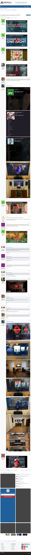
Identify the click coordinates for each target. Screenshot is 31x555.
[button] (1, 6)
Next (15, 17)
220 (8, 17)
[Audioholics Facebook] (22, 547)
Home (2, 545)
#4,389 (29, 223)
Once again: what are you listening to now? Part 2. (23, 483)
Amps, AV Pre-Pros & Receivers (20, 482)
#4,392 (29, 254)
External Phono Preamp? (20, 478)
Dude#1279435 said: (9, 247)
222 (11, 17)
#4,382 (29, 33)
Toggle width (2, 552)
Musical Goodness (19, 484)
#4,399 (29, 320)
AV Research (3, 548)
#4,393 (29, 263)
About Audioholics (13, 545)
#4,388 (29, 216)
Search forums (5, 8)
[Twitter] (27, 547)
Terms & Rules (29, 553)
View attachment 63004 (20, 299)
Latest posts (17, 474)
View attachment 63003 (15, 299)
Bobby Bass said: (9, 256)
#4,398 (29, 313)
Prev (1, 17)
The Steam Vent (18, 477)
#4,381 (29, 19)
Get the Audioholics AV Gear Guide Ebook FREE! (8, 493)
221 (9, 17)
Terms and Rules (13, 548)
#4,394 (29, 270)
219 (6, 17)
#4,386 (29, 84)
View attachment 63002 (9, 299)
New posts (1, 8)
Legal (12, 547)
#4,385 (29, 77)
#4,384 (29, 63)
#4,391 (29, 245)
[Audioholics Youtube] (25, 547)
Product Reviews (3, 547)
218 (5, 17)
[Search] (30, 7)
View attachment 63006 (11, 300)
